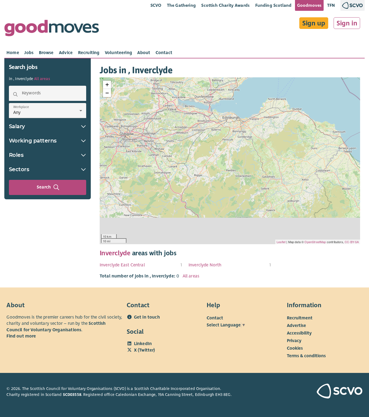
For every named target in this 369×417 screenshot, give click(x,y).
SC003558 (72, 394)
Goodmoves (309, 5)
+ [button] (107, 84)
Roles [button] (16, 155)
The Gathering (181, 5)
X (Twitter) (144, 350)
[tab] (12, 53)
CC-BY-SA (352, 242)
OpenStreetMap (315, 242)
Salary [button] (17, 126)
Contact (215, 317)
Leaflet (281, 242)
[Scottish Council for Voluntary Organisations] (335, 391)
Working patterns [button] (33, 140)
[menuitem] (141, 265)
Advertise (296, 325)
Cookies (295, 348)
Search (44, 187)
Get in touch (147, 317)
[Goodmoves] (51, 29)
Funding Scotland (273, 5)
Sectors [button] (19, 169)
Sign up (313, 23)
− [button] (107, 93)
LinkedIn (143, 343)
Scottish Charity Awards (225, 5)
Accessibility (299, 333)
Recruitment (300, 317)
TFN (331, 5)
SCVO (156, 5)
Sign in (347, 23)
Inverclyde (115, 253)
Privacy (294, 340)
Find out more (21, 336)
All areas (42, 79)
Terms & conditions (306, 355)
